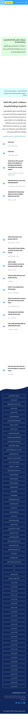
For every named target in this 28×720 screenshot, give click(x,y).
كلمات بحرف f (14, 603)
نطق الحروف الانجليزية (14, 520)
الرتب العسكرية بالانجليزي (14, 549)
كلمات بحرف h (14, 611)
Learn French (14, 516)
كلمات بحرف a (14, 582)
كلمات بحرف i (14, 615)
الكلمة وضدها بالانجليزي (14, 433)
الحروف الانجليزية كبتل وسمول (14, 561)
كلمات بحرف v (14, 669)
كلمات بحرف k (14, 624)
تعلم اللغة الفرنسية (14, 474)
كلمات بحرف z (14, 686)
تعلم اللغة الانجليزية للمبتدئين (10, 91)
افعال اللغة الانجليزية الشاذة (14, 441)
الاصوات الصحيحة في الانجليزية (14, 458)
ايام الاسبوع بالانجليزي (14, 537)
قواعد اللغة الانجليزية (14, 416)
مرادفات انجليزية (14, 429)
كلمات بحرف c (14, 590)
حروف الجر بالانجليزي (14, 532)
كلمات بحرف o (14, 640)
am (14, 570)
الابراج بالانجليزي (14, 574)
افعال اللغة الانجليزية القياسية (14, 437)
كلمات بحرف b (14, 586)
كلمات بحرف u (14, 665)
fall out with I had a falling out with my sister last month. (16, 250)
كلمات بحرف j (14, 620)
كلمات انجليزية (14, 408)
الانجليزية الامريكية (14, 503)
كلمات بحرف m (14, 632)
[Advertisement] (14, 20)
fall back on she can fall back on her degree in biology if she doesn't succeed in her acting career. (15, 165)
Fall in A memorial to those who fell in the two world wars (16, 300)
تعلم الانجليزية (14, 400)
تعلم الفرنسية (14, 507)
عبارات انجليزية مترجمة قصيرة (14, 404)
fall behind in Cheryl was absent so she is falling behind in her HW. (16, 194)
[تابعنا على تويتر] (16, 703)
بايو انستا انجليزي (14, 524)
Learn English (9, 2)
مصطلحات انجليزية (14, 424)
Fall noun (11, 151)
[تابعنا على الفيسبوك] (24, 703)
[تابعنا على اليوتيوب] (19, 703)
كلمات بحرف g (14, 607)
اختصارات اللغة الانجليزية (14, 445)
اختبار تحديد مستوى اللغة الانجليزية (14, 449)
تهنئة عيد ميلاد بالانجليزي (14, 528)
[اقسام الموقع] (25, 2)
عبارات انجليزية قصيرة (14, 545)
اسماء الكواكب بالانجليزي (14, 578)
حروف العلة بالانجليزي (14, 453)
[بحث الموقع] (2, 2)
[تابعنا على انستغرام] (21, 703)
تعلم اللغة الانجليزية (20, 2)
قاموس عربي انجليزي (14, 466)
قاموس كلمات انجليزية (14, 462)
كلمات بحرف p (14, 644)
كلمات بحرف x (14, 678)
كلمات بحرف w (14, 673)
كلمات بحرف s (14, 657)
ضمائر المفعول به (14, 557)
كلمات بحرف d (14, 595)
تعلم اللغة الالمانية (14, 478)
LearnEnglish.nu (7, 711)
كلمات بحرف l (14, 628)
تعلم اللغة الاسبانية (14, 483)
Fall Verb (11, 142)
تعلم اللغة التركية (14, 487)
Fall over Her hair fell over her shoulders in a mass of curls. (16, 368)
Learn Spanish (14, 495)
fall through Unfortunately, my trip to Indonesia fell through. (16, 264)
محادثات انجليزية (14, 412)
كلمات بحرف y (14, 682)
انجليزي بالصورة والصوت (14, 499)
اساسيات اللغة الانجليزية (14, 395)
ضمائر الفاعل (14, 553)
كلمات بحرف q (14, 649)
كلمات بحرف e (14, 599)
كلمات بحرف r (14, 653)
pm (14, 566)
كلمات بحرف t (14, 661)
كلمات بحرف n (14, 636)
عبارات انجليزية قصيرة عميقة (14, 541)
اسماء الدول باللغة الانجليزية (14, 470)
